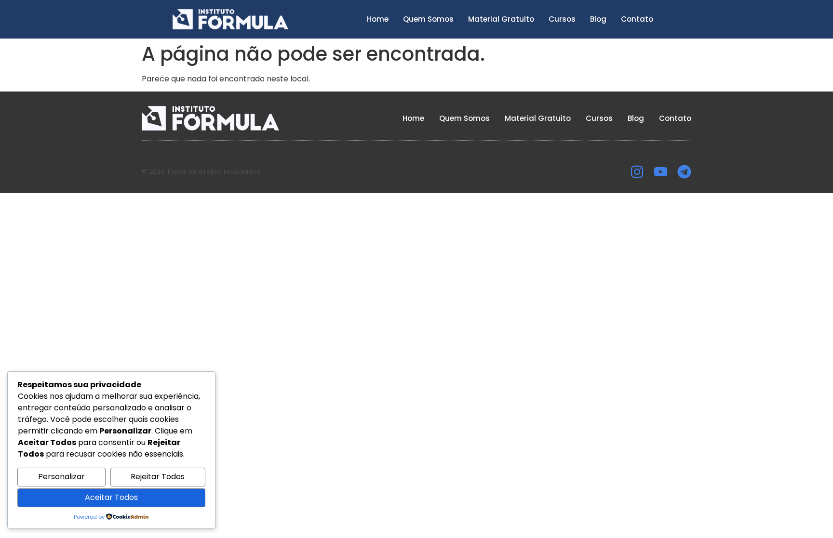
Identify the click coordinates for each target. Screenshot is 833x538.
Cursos (562, 19)
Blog (598, 19)
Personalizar (61, 476)
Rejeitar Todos (158, 476)
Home (378, 19)
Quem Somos (428, 19)
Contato (637, 19)
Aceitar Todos (111, 497)
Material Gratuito (501, 19)
